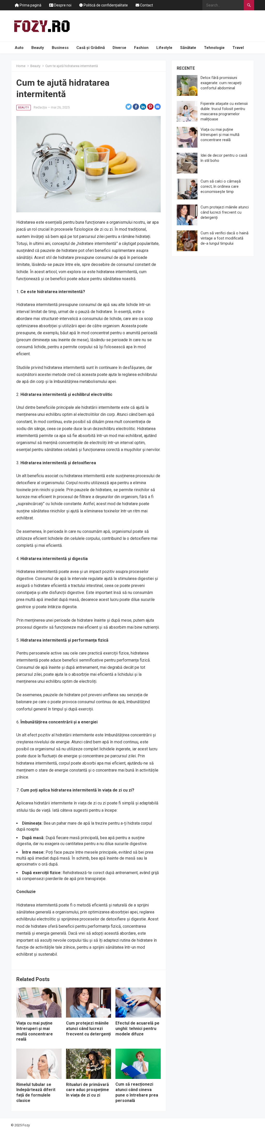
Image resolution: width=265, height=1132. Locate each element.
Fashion (141, 47)
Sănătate (188, 47)
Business (60, 47)
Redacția (40, 107)
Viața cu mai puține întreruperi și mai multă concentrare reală (34, 1031)
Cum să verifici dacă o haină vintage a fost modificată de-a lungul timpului (224, 238)
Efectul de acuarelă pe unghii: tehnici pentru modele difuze (137, 1028)
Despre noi (62, 5)
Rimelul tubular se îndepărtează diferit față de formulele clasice (35, 1092)
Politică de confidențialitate (105, 5)
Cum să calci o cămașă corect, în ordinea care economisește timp (221, 186)
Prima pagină (30, 5)
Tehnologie (214, 47)
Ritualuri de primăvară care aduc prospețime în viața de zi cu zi (87, 1090)
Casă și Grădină (90, 47)
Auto (19, 47)
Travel (238, 47)
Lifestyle (164, 47)
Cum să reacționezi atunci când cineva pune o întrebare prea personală (136, 1092)
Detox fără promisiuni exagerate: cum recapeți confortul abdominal (221, 82)
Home (20, 66)
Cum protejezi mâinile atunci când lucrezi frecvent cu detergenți (88, 1028)
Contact (146, 5)
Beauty (37, 47)
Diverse (119, 47)
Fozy (26, 1125)
